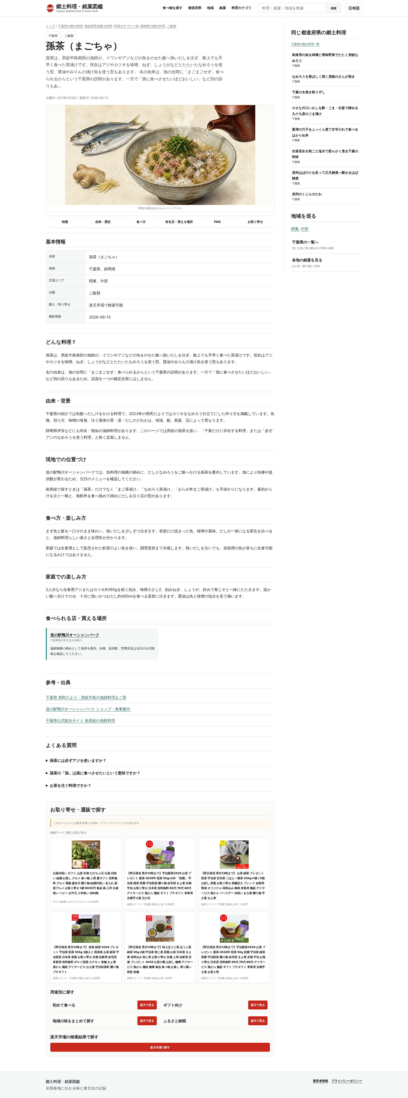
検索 (333, 8)
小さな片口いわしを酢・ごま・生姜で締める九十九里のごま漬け (325, 113)
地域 (210, 8)
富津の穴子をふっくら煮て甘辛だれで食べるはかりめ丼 (325, 134)
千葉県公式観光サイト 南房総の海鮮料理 (80, 720)
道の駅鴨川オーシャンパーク (74, 634)
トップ (50, 26)
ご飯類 (171, 26)
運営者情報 (320, 1081)
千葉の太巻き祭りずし (308, 94)
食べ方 (141, 222)
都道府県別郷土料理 (98, 26)
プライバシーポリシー (347, 1081)
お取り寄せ (255, 222)
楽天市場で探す (160, 1047)
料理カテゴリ (241, 8)
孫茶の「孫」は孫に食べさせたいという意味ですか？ (95, 773)
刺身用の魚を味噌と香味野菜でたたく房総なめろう (325, 60)
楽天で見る (147, 1005)
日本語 (354, 8)
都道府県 (194, 8)
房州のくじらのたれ (307, 196)
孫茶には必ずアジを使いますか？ (78, 760)
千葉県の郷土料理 (70, 26)
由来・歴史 (103, 222)
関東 (295, 228)
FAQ (217, 222)
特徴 (65, 222)
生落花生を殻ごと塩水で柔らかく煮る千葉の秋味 (325, 156)
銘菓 (222, 8)
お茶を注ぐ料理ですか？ (70, 785)
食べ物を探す (173, 8)
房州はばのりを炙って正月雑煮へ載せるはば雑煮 (325, 177)
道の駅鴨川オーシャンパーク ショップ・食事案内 (88, 709)
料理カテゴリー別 (126, 26)
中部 (304, 228)
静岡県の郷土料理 (152, 26)
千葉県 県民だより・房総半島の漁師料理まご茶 (86, 697)
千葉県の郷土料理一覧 (305, 44)
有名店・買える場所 (179, 222)
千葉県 (53, 36)
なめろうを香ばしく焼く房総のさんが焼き (323, 78)
